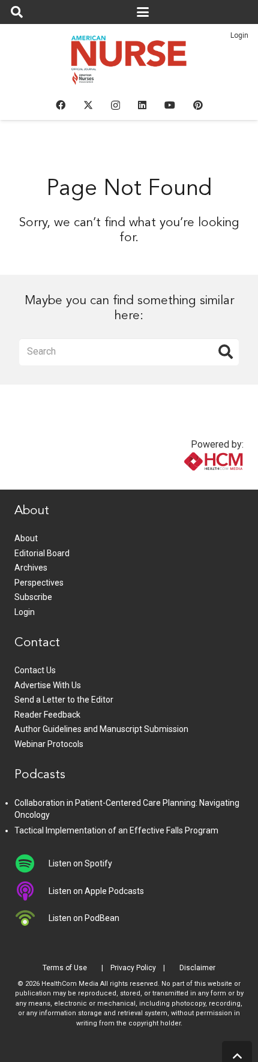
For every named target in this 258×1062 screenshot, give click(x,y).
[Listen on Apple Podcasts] (31, 891)
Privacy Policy (133, 968)
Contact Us (35, 670)
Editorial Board (42, 553)
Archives (30, 567)
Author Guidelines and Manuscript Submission (101, 729)
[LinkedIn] (142, 105)
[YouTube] (169, 105)
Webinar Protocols (48, 744)
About (26, 538)
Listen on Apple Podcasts (96, 891)
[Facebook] (60, 105)
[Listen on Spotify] (31, 863)
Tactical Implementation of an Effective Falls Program (116, 830)
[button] (17, 12)
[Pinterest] (198, 105)
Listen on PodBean (84, 918)
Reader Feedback (47, 714)
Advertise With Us (47, 685)
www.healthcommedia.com (188, 482)
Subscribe (33, 597)
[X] (88, 105)
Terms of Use (65, 968)
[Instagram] (115, 105)
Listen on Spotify (80, 863)
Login (239, 35)
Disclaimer (197, 968)
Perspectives (39, 582)
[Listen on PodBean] (31, 918)
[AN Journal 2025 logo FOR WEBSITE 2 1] (129, 64)
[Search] (225, 351)
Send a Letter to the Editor (63, 699)
